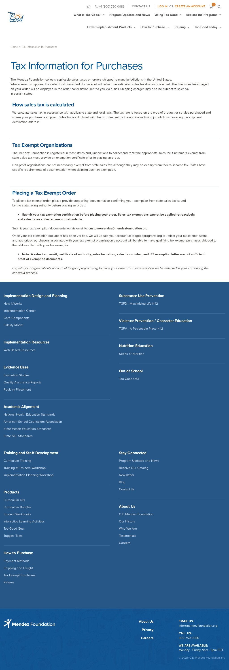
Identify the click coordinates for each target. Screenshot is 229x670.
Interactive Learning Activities (24, 521)
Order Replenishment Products (109, 27)
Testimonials (127, 535)
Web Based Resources (20, 349)
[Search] (219, 6)
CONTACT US (141, 6)
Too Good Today (205, 27)
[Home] (89, 6)
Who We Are (128, 528)
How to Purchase (152, 27)
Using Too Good (166, 14)
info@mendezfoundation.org (198, 625)
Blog (122, 482)
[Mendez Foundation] (15, 17)
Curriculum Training (17, 460)
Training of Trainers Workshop (25, 467)
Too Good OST (129, 378)
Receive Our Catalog (133, 467)
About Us (146, 621)
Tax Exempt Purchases (20, 575)
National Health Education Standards (29, 414)
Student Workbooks (17, 514)
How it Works (13, 303)
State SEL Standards (18, 435)
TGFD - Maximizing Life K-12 (138, 303)
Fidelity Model (13, 325)
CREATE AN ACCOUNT (190, 6)
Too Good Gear (14, 528)
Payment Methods (16, 560)
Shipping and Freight (18, 568)
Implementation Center (20, 310)
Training (180, 27)
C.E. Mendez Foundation (136, 514)
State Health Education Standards (27, 428)
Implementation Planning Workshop (28, 474)
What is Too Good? (87, 14)
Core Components (17, 317)
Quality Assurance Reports (22, 382)
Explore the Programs (201, 14)
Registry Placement (17, 389)
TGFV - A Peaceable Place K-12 (141, 328)
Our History (127, 521)
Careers (124, 542)
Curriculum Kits (14, 499)
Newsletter (126, 474)
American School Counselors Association (33, 421)
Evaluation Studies (17, 375)
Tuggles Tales (13, 535)
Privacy (147, 629)
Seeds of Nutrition (131, 353)
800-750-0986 (189, 638)
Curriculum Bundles (17, 507)
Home (14, 47)
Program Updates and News (129, 14)
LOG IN (163, 6)
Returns (9, 582)
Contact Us (127, 489)
